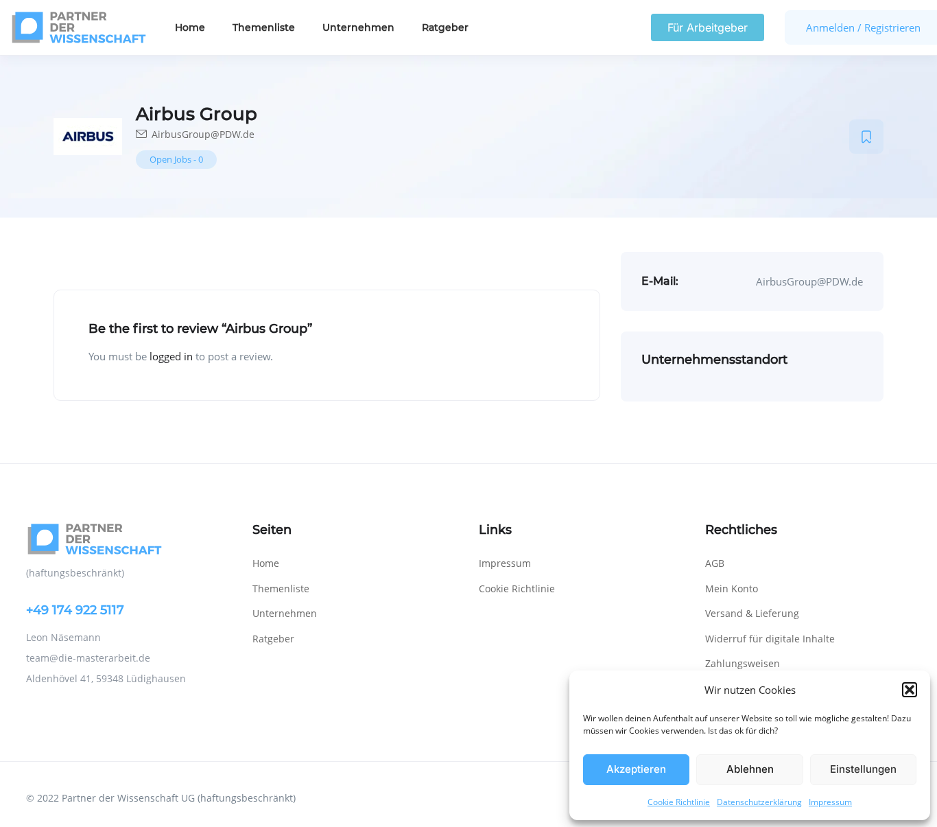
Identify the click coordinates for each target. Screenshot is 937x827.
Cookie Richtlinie (679, 802)
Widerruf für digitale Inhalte (770, 638)
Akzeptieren (636, 769)
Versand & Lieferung (752, 613)
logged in (171, 356)
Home (190, 27)
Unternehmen (358, 27)
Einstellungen (863, 769)
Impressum (830, 802)
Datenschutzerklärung (759, 802)
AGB (714, 563)
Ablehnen (750, 769)
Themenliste (264, 27)
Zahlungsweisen (742, 663)
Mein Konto (731, 588)
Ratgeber (445, 27)
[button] (909, 690)
